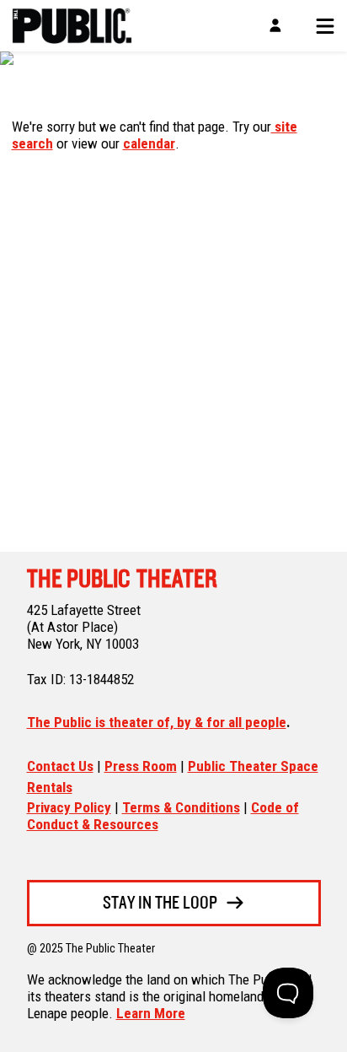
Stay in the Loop (160, 904)
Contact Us (60, 766)
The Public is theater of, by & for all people (156, 722)
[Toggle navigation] (319, 26)
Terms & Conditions (181, 807)
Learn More (150, 1013)
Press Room (140, 766)
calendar (149, 143)
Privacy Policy (69, 807)
